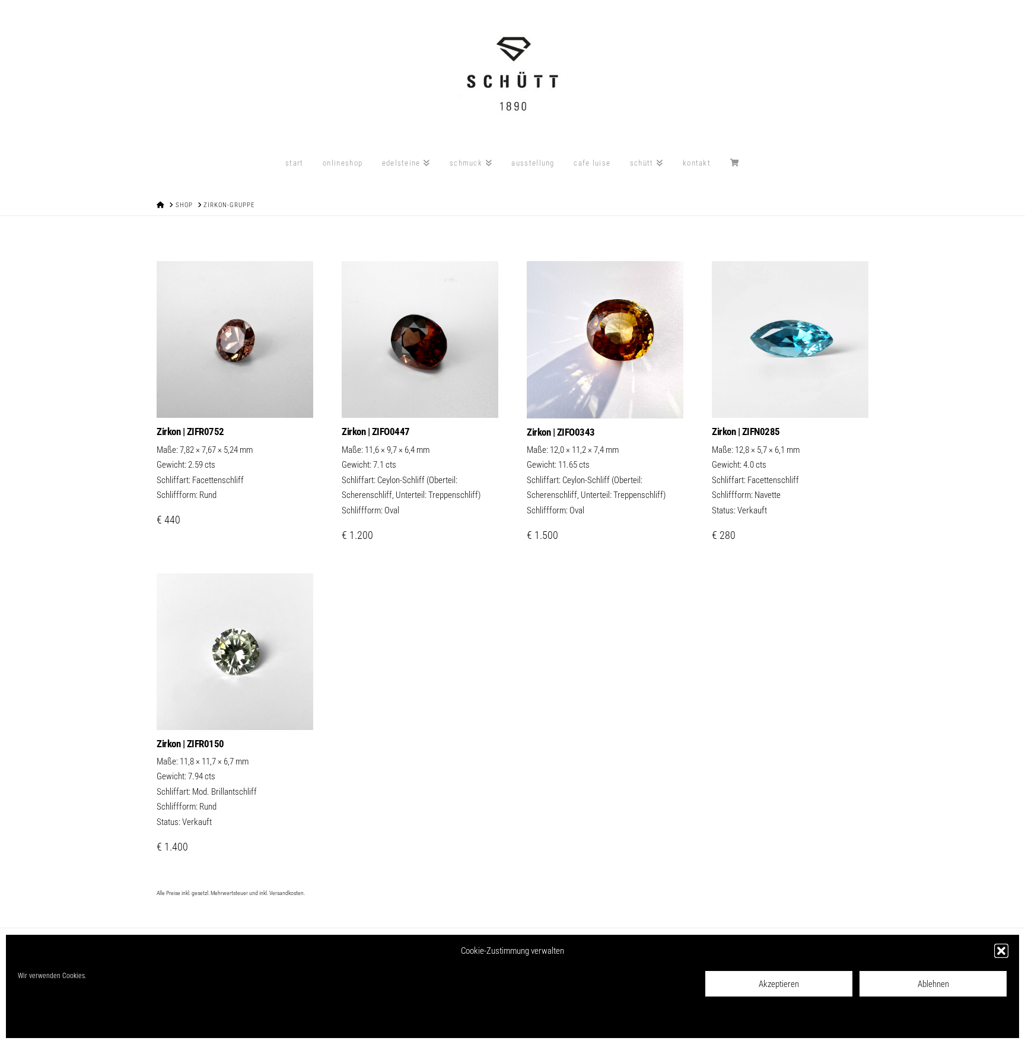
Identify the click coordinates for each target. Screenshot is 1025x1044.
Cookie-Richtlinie (42, 1021)
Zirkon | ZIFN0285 (746, 431)
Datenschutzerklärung (102, 1021)
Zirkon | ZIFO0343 (561, 432)
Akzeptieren (779, 984)
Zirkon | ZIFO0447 (376, 431)
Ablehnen (933, 984)
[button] (1001, 951)
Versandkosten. (287, 893)
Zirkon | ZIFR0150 (190, 744)
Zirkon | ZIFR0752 (190, 431)
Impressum (155, 1021)
